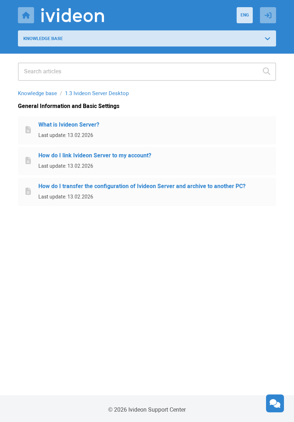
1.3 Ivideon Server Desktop (97, 93)
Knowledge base (37, 93)
